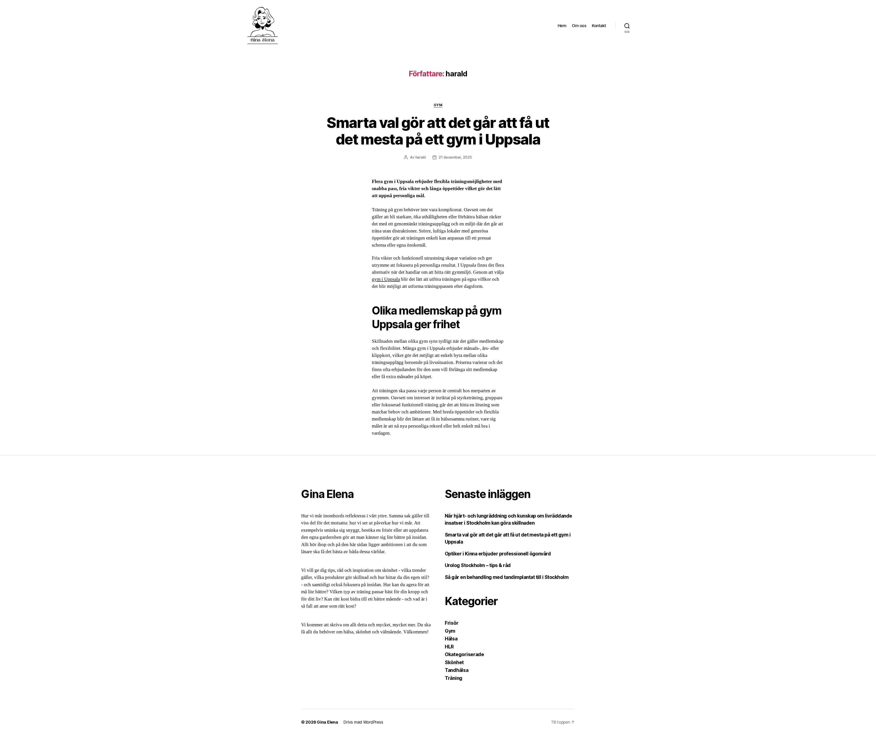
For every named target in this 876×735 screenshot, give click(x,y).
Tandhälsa (457, 670)
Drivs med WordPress (363, 722)
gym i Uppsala (386, 279)
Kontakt (599, 25)
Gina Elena (327, 722)
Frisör (451, 623)
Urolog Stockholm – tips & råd (478, 565)
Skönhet (454, 662)
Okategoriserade (464, 654)
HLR (449, 647)
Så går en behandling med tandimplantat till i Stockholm (506, 577)
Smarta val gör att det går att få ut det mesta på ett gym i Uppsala (438, 131)
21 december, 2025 (455, 157)
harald (420, 157)
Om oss (579, 25)
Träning (453, 678)
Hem (562, 25)
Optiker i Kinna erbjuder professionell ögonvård (498, 554)
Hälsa (451, 639)
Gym (438, 105)
